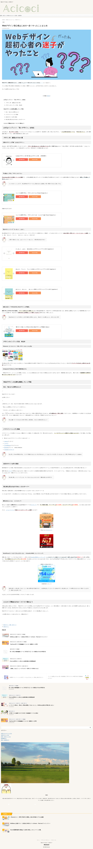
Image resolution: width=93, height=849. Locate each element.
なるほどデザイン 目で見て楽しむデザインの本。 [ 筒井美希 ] (31, 156)
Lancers (6, 441)
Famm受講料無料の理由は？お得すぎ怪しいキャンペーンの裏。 (26, 829)
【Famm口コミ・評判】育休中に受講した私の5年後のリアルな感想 (27, 817)
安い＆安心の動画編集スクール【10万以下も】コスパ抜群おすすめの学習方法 (28, 651)
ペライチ (10, 471)
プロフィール (53, 840)
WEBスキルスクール (11, 15)
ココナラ (6, 443)
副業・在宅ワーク (3, 15)
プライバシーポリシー (45, 840)
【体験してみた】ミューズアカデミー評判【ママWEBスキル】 (24, 668)
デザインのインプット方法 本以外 (14, 105)
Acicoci (46, 845)
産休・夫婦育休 (18, 15)
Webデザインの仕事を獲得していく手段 (13, 109)
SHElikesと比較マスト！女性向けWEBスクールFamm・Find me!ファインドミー (29, 636)
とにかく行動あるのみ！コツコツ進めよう (14, 123)
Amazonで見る (35, 159)
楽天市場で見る (22, 159)
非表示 (48, 95)
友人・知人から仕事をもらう (12, 112)
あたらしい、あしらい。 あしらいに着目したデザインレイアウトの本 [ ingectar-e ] (37, 289)
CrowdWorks (7, 445)
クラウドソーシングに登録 (12, 114)
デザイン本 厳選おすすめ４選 (13, 102)
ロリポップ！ (49, 530)
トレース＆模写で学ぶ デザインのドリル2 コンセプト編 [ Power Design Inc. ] (36, 215)
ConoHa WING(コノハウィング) (38, 557)
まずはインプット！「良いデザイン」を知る (14, 99)
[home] (46, 804)
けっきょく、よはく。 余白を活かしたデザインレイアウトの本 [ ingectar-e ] (35, 249)
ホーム (38, 840)
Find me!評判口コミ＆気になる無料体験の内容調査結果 (23, 661)
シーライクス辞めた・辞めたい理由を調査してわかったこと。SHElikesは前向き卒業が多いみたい (31, 705)
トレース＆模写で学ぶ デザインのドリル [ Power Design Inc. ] (32, 193)
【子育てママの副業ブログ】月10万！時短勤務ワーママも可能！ (24, 713)
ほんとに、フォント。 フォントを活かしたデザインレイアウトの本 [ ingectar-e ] (36, 269)
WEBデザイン (6, 624)
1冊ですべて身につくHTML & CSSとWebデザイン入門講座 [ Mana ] (32, 327)
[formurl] (20, 804)
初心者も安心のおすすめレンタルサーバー (15, 119)
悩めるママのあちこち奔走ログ (46, 842)
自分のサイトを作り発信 (11, 117)
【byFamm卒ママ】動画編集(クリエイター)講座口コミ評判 (24, 644)
